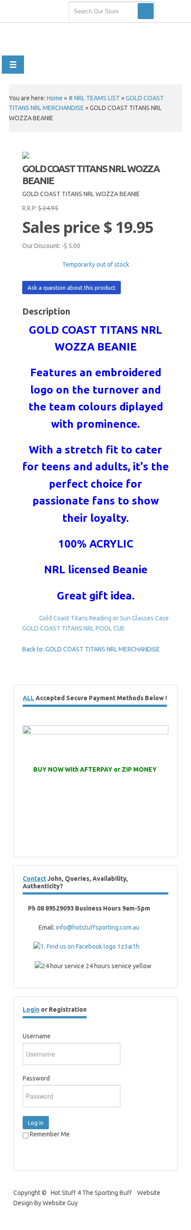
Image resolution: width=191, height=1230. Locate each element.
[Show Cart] (172, 11)
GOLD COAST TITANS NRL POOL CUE (73, 628)
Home (55, 98)
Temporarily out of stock (95, 264)
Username (37, 1036)
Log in (36, 1123)
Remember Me (49, 1134)
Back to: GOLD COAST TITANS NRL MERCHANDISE (91, 649)
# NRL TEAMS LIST (94, 98)
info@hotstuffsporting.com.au (97, 927)
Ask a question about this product (71, 287)
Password (36, 1078)
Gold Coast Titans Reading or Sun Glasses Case (104, 618)
